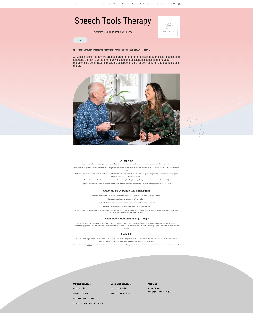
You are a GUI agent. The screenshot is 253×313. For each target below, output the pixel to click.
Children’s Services (81, 293)
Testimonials (161, 4)
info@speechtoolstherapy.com (161, 291)
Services (80, 40)
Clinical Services (114, 4)
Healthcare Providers (147, 4)
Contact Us (172, 4)
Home (104, 4)
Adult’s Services (80, 288)
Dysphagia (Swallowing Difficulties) (88, 303)
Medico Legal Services (130, 4)
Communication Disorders (84, 298)
